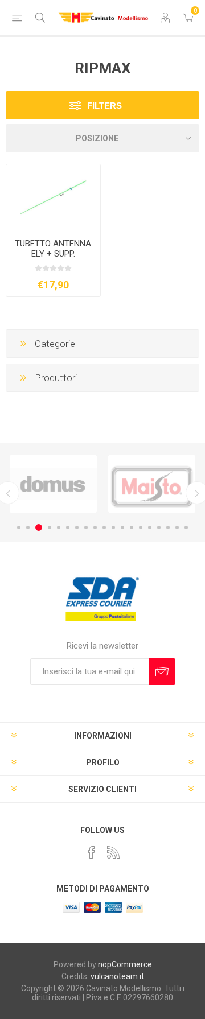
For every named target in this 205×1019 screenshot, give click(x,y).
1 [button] (18, 527)
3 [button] (38, 527)
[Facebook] (92, 852)
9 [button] (95, 527)
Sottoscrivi (162, 671)
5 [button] (58, 527)
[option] (53, 484)
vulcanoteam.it (117, 976)
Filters (104, 105)
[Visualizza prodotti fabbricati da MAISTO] (151, 484)
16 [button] (159, 527)
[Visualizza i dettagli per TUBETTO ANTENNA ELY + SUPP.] (53, 197)
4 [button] (49, 527)
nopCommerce (125, 964)
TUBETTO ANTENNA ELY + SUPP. (53, 248)
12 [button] (122, 527)
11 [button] (113, 527)
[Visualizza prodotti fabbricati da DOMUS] (53, 484)
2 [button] (28, 527)
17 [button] (168, 527)
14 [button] (140, 527)
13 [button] (131, 527)
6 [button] (67, 527)
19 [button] (186, 527)
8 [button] (86, 527)
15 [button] (149, 527)
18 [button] (177, 527)
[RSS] (113, 852)
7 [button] (77, 527)
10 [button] (104, 527)
